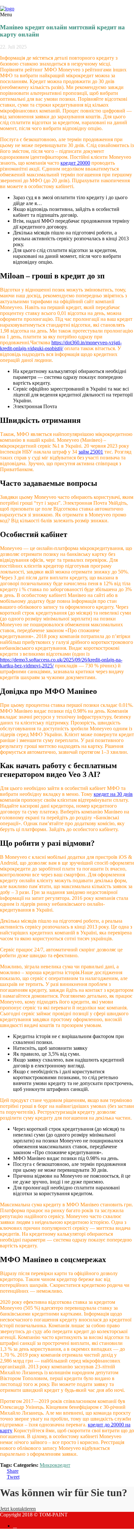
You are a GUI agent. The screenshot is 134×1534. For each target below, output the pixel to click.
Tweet (13, 1477)
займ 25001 (90, 451)
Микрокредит (55, 1465)
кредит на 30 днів (113, 794)
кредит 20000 (75, 163)
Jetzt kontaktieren (18, 1509)
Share (13, 1471)
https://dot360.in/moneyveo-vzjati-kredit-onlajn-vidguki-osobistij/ (61, 345)
